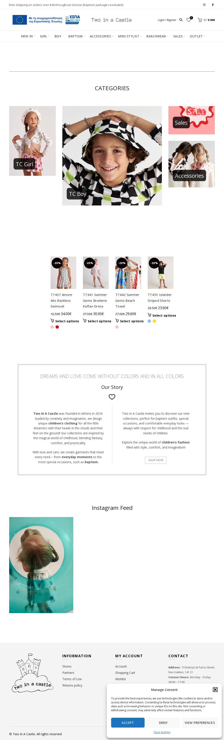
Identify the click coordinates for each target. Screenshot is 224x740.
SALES (178, 36)
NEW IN (27, 36)
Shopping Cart (125, 673)
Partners (68, 673)
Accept (128, 722)
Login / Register (167, 20)
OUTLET (196, 36)
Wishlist (191, 18)
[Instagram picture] (95, 534)
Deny (163, 722)
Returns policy (72, 685)
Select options (67, 321)
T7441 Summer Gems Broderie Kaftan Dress (95, 300)
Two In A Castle (24, 734)
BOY (57, 36)
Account (121, 666)
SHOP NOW (155, 460)
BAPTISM (75, 36)
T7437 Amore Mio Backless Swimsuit (61, 300)
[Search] (180, 19)
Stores (67, 666)
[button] (215, 689)
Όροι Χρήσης (162, 732)
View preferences (200, 722)
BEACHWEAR (156, 36)
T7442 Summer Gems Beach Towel (127, 300)
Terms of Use (72, 679)
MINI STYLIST (128, 36)
